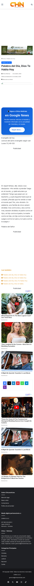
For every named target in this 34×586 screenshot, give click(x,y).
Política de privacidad (7, 506)
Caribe (3, 564)
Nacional (3, 561)
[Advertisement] (17, 27)
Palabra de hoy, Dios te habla (13, 284)
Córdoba (3, 553)
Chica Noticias (6, 73)
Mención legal (5, 497)
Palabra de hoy (11, 58)
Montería (4, 556)
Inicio (4, 58)
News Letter (5, 500)
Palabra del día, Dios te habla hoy (14, 275)
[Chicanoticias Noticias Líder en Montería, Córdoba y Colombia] (17, 4)
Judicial (3, 558)
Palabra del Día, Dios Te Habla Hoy (15, 281)
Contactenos (5, 503)
